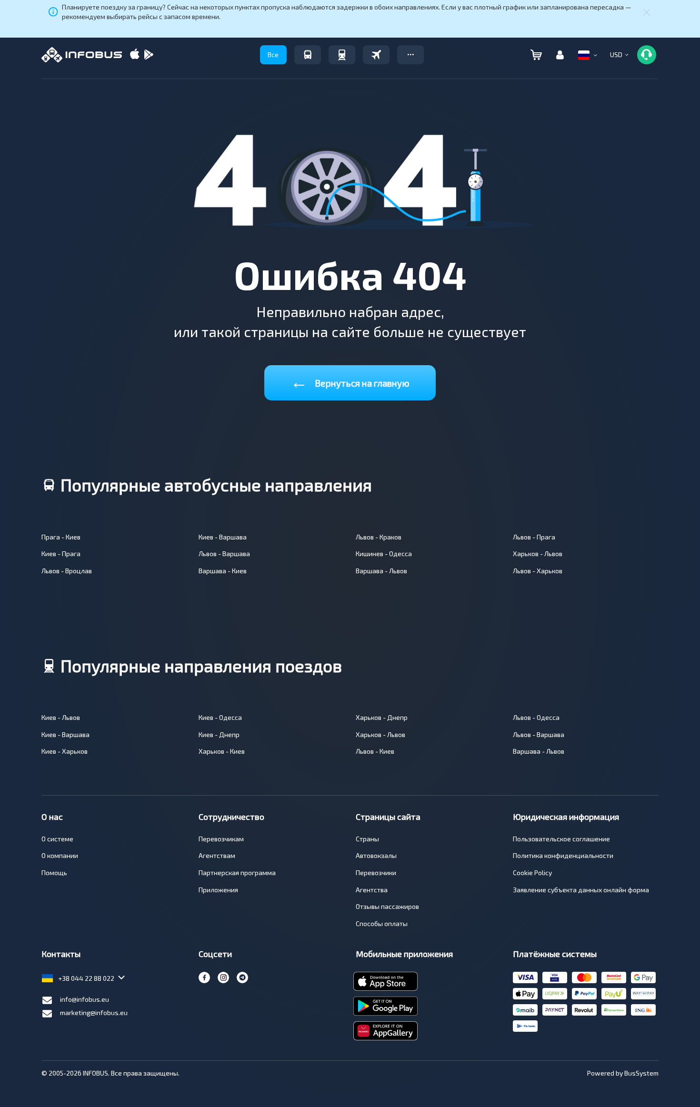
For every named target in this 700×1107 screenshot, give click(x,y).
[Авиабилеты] (376, 54)
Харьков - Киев (222, 751)
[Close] (646, 12)
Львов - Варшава (224, 553)
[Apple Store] (134, 55)
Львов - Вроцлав (66, 571)
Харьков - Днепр (382, 717)
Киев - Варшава (223, 537)
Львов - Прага (534, 537)
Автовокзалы (376, 855)
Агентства (372, 890)
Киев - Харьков (64, 751)
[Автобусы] (307, 54)
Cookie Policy (532, 872)
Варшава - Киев (223, 571)
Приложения (218, 890)
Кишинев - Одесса (384, 553)
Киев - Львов (60, 717)
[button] (410, 54)
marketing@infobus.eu (94, 1012)
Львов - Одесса (536, 717)
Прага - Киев (60, 537)
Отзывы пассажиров (387, 906)
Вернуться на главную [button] (350, 381)
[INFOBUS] (81, 54)
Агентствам (217, 855)
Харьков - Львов (537, 553)
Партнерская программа (237, 872)
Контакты (60, 953)
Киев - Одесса (220, 717)
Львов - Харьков (537, 571)
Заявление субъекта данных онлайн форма (581, 890)
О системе (57, 839)
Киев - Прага (60, 553)
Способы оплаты (382, 923)
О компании (59, 855)
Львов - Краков (378, 537)
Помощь (54, 872)
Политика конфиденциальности (563, 855)
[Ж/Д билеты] (342, 54)
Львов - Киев (375, 751)
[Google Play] (148, 55)
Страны (367, 839)
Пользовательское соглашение (561, 839)
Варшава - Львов (381, 571)
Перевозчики (376, 872)
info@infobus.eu (84, 999)
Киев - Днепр (219, 734)
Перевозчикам (221, 839)
